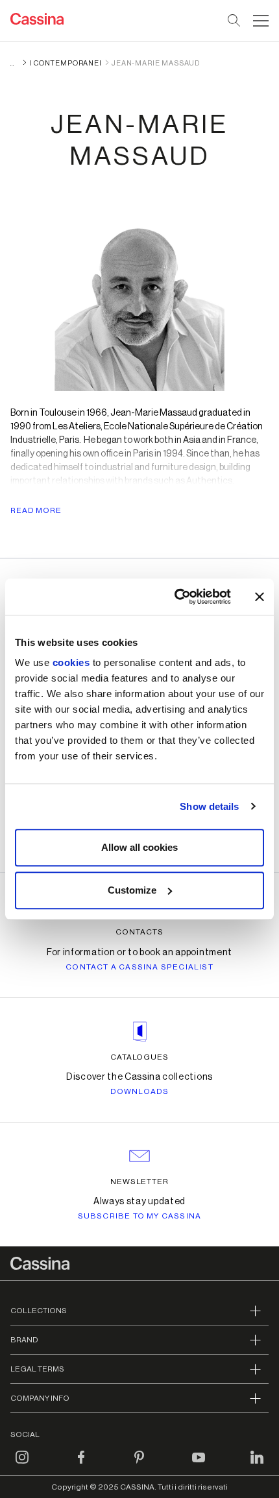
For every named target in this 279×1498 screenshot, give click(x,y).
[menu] (261, 20)
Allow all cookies (139, 847)
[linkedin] (257, 1465)
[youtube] (198, 1465)
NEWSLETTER (139, 1181)
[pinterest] (139, 1465)
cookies (71, 662)
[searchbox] (234, 20)
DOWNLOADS (139, 1091)
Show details (209, 806)
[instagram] (22, 1465)
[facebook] (81, 1465)
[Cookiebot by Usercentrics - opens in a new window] (175, 596)
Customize (132, 890)
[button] (259, 20)
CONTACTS (139, 932)
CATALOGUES (139, 1057)
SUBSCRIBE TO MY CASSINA (140, 1216)
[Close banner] (259, 596)
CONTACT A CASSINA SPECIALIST (139, 967)
